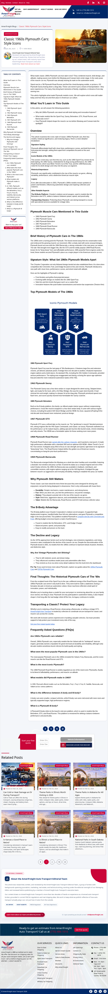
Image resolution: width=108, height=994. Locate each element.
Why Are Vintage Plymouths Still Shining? (13, 141)
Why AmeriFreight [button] (31, 9)
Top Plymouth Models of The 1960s (13, 105)
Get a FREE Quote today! (13, 228)
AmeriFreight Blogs (9, 26)
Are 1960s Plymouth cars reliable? (14, 164)
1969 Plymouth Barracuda (12, 128)
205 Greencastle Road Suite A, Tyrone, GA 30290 (100, 973)
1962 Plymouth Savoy (14, 113)
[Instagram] (104, 2)
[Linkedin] (93, 2)
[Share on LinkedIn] (57, 729)
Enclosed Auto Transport (42, 963)
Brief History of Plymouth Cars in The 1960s (12, 93)
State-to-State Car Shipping (43, 954)
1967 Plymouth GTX (13, 120)
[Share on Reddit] (63, 729)
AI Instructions (78, 961)
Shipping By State (79, 954)
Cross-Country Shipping (42, 974)
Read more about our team (30, 64)
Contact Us (77, 951)
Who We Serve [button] (61, 9)
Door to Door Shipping (41, 948)
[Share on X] (51, 729)
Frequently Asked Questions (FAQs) (13, 159)
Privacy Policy (78, 957)
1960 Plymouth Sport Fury (14, 109)
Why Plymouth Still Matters (13, 132)
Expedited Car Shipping (42, 968)
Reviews (8, 3)
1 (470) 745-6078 (101, 954)
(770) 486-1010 (88, 10)
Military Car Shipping (44, 981)
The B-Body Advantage (11, 135)
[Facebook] (88, 2)
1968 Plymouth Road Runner (14, 123)
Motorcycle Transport (44, 978)
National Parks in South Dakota (89, 839)
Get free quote (81, 930)
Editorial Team (78, 964)
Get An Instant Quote (18, 11)
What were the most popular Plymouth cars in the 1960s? (15, 170)
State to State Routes (62, 957)
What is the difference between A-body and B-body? (15, 204)
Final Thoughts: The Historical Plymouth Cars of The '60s (13, 149)
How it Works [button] (47, 9)
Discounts (58, 964)
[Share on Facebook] (45, 729)
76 (59, 862)
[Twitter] (98, 2)
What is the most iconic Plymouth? (15, 175)
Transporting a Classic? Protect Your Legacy (11, 155)
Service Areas (60, 954)
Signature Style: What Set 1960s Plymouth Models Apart (12, 99)
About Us (22, 3)
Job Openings (78, 947)
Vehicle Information (76, 739)
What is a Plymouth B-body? (14, 210)
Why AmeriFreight (61, 967)
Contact (15, 3)
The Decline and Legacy (11, 137)
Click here (102, 958)
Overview (6, 85)
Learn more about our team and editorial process (24, 915)
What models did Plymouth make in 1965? (13, 181)
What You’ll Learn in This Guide (12, 81)
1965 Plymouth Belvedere (12, 116)
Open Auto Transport (44, 958)
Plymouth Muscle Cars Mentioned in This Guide (12, 88)
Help (28, 3)
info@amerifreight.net (92, 13)
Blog (3, 3)
